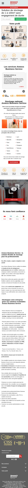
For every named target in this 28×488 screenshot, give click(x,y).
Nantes (18, 142)
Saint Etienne (10, 148)
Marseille (9, 139)
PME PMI (20, 45)
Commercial (7, 30)
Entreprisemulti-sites (20, 30)
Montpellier (19, 139)
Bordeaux (9, 137)
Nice (18, 150)
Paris (8, 142)
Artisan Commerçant (7, 38)
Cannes (19, 153)
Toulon (8, 150)
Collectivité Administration (20, 38)
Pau (8, 145)
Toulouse (19, 148)
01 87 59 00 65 (14, 7)
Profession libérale (8, 45)
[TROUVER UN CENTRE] (20, 456)
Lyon (18, 137)
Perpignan (19, 145)
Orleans (9, 153)
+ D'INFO (21, 86)
